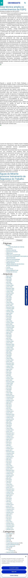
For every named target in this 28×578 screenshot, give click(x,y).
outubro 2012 (9, 528)
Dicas (7, 535)
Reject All (14, 571)
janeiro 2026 (9, 287)
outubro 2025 (9, 291)
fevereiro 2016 (9, 467)
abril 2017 (8, 445)
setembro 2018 (10, 419)
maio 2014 (8, 500)
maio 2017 (8, 444)
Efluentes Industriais (11, 250)
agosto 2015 (9, 476)
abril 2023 (8, 338)
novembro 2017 (10, 434)
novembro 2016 (10, 453)
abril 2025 (8, 301)
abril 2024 (8, 319)
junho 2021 (9, 372)
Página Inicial (9, 253)
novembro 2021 (10, 364)
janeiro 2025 (9, 305)
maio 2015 (8, 481)
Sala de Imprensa (10, 262)
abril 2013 (8, 520)
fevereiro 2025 (9, 304)
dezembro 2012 (10, 525)
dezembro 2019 (10, 395)
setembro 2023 (10, 330)
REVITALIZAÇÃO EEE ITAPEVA (16, 247)
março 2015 (9, 484)
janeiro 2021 (9, 380)
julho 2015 (8, 478)
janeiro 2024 (9, 324)
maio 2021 (8, 374)
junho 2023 (9, 335)
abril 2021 (8, 375)
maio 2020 (8, 389)
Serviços (8, 547)
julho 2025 (8, 296)
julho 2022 (8, 352)
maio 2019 (8, 406)
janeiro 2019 (9, 413)
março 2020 (9, 392)
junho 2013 (9, 517)
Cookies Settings (14, 575)
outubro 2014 (9, 492)
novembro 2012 (10, 526)
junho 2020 (9, 388)
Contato (8, 267)
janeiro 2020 (9, 394)
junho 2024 (9, 316)
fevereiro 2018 (9, 430)
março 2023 (9, 339)
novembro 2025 (10, 290)
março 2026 (9, 283)
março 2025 (9, 302)
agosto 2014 (9, 495)
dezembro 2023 (10, 325)
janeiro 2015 (9, 487)
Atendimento (9, 533)
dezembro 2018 (10, 414)
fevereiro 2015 (9, 486)
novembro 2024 (10, 308)
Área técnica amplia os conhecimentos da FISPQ (13, 8)
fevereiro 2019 (9, 411)
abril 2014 (8, 501)
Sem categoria (9, 546)
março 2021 (9, 377)
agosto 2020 (9, 385)
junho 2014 (9, 498)
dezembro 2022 (10, 344)
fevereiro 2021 (9, 378)
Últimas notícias (10, 552)
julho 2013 (8, 515)
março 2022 (9, 358)
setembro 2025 (10, 293)
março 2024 (9, 321)
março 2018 (9, 428)
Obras (7, 540)
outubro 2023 (9, 329)
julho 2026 (8, 277)
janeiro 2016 (9, 469)
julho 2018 (8, 422)
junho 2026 (9, 279)
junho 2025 (9, 297)
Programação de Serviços (12, 261)
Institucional (9, 538)
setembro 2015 (10, 475)
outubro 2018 (9, 417)
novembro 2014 (10, 490)
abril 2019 (8, 408)
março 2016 (9, 465)
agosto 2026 (9, 276)
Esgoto (8, 536)
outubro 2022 (9, 347)
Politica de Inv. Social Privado (13, 254)
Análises (8, 245)
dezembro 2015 (10, 470)
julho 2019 (8, 403)
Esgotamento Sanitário (12, 251)
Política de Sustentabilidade (13, 259)
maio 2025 (8, 299)
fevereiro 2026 (9, 285)
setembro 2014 (10, 493)
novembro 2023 (10, 327)
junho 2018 (9, 423)
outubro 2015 (9, 473)
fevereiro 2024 (9, 322)
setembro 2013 (10, 512)
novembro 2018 (10, 416)
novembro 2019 (10, 397)
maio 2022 (8, 355)
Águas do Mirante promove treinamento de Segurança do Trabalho (13, 176)
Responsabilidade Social (12, 270)
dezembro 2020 (10, 381)
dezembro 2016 (10, 451)
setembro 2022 (10, 349)
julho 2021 (8, 371)
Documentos (9, 248)
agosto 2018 (9, 420)
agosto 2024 (9, 313)
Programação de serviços (12, 543)
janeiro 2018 (9, 431)
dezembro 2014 (10, 489)
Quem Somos (9, 268)
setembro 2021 (10, 367)
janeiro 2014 (9, 506)
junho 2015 (9, 479)
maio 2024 (8, 318)
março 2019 (9, 409)
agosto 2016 (9, 458)
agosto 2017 (9, 439)
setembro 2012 (10, 529)
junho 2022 (9, 353)
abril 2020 (8, 391)
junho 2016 (9, 461)
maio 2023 (8, 336)
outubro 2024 (9, 310)
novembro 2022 (10, 346)
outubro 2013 (9, 511)
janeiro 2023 (9, 343)
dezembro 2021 (10, 363)
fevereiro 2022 (9, 360)
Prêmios (8, 541)
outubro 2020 (9, 383)
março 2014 (9, 503)
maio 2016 (8, 462)
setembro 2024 (10, 311)
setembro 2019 (10, 400)
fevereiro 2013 (9, 523)
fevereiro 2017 (9, 448)
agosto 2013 (9, 514)
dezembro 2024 (10, 307)
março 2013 (9, 521)
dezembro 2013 (10, 507)
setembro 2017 (10, 437)
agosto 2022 (9, 350)
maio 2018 (8, 425)
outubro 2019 (9, 399)
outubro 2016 (9, 455)
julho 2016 (8, 459)
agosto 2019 (9, 402)
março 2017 (9, 447)
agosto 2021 (9, 369)
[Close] (25, 556)
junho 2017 (9, 442)
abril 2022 (8, 357)
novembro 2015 (10, 472)
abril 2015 (8, 483)
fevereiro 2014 (9, 504)
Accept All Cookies (14, 568)
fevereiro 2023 (9, 341)
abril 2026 (8, 282)
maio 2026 (8, 280)
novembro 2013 (10, 509)
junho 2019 (9, 405)
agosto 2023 (9, 332)
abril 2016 (8, 464)
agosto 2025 (9, 294)
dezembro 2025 (10, 288)
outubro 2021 (9, 366)
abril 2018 (8, 427)
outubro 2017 (9, 436)
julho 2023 (8, 333)
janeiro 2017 (9, 450)
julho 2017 (8, 441)
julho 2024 (8, 315)
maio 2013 (8, 518)
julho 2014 (8, 497)
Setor (7, 549)
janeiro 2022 (9, 361)
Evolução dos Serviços (11, 272)
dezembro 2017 (10, 433)
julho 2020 (8, 386)
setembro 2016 (10, 456)
